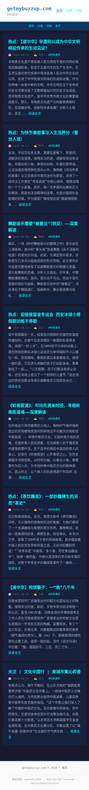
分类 (69, 11)
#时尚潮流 (54, 54)
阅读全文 (34, 113)
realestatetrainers (44, 783)
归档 (79, 11)
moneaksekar (33, 779)
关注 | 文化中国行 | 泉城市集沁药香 (44, 671)
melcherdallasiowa (60, 779)
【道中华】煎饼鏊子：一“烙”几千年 (41, 587)
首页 (59, 11)
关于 (58, 26)
